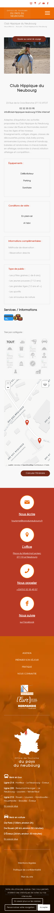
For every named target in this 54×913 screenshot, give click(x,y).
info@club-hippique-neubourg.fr (20, 112)
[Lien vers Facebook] (48, 3)
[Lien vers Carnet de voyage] (31, 3)
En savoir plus (11, 806)
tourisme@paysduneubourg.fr (27, 521)
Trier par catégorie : (13, 332)
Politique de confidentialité (27, 870)
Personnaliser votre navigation (20, 907)
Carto (47, 465)
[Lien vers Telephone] (39, 3)
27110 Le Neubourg (27, 557)
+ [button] (8, 383)
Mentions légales (27, 863)
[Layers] (45, 384)
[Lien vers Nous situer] (35, 3)
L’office (27, 547)
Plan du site (27, 877)
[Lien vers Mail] (43, 3)
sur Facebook (27, 622)
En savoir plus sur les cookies (27, 901)
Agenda (27, 653)
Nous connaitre (27, 674)
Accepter (44, 907)
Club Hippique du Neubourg (20, 24)
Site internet (43, 112)
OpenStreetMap (27, 465)
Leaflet (10, 465)
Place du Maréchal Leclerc (27, 554)
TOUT (10, 342)
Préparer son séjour (27, 660)
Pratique (27, 667)
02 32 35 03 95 (27, 109)
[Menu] (46, 13)
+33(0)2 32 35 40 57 (27, 590)
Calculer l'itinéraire (35, 473)
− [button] (8, 387)
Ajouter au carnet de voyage (29, 39)
